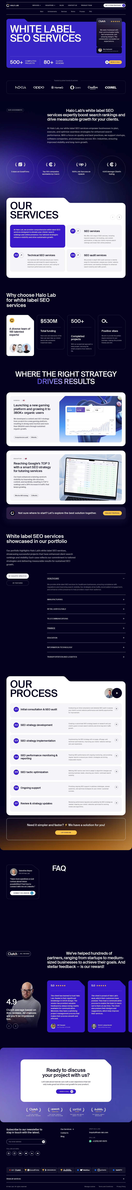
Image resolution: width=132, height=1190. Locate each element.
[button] (50, 5)
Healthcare (53, 578)
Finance (51, 628)
